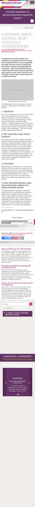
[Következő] (30, 382)
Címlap (29, 308)
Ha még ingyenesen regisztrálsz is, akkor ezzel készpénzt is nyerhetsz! (17, 234)
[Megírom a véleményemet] (2, 211)
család (12, 221)
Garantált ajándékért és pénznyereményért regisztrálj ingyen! (17, 14)
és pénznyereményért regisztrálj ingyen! (17, 357)
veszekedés (5, 223)
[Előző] (5, 382)
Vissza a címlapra (17, 217)
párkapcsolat (24, 221)
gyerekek (18, 221)
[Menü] (32, 2)
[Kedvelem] (12, 210)
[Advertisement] (17, 334)
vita (9, 223)
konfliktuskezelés (6, 221)
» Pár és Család (28, 223)
